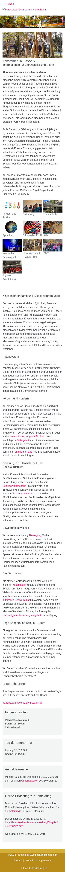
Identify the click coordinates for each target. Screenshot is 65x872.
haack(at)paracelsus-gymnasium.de (22, 702)
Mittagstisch (19, 584)
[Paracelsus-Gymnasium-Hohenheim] (32, 12)
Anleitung (14, 811)
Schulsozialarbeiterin (14, 486)
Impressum (44, 860)
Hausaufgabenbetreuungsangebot (22, 615)
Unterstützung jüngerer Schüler (26, 436)
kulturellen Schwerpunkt (16, 600)
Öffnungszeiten (29, 780)
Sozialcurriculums (22, 493)
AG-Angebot (22, 440)
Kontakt (30, 860)
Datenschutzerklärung (32, 868)
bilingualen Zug (23, 451)
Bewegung (35, 535)
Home (17, 860)
